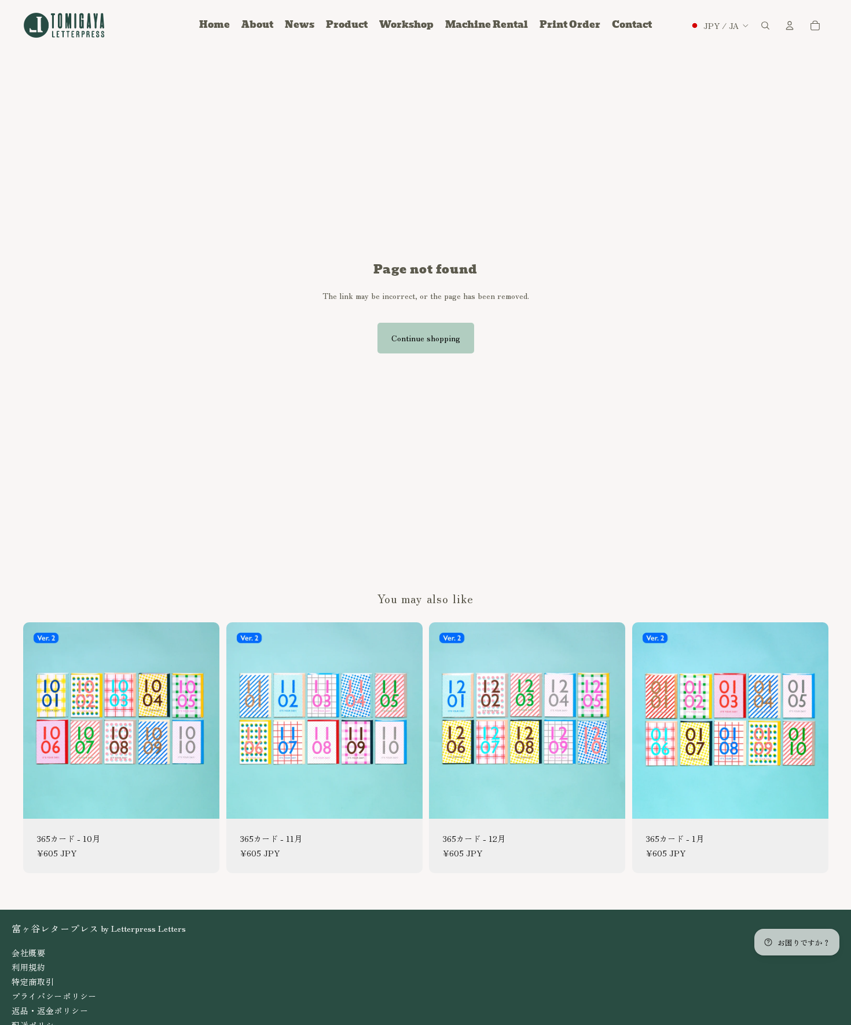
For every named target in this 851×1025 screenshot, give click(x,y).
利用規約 (29, 967)
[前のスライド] (40, 720)
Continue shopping (425, 338)
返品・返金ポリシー (50, 1010)
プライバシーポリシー (54, 996)
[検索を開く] (765, 25)
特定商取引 (33, 981)
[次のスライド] (202, 720)
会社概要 (29, 952)
